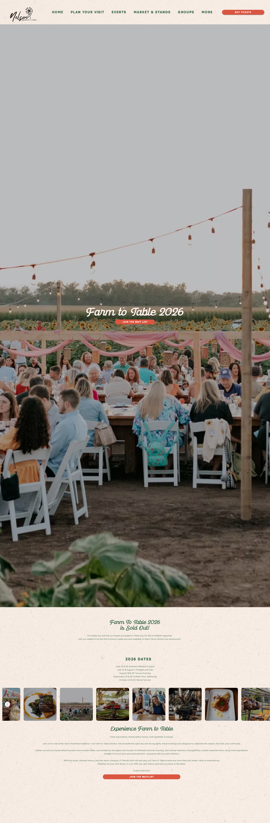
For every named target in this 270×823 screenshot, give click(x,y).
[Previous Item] (7, 704)
